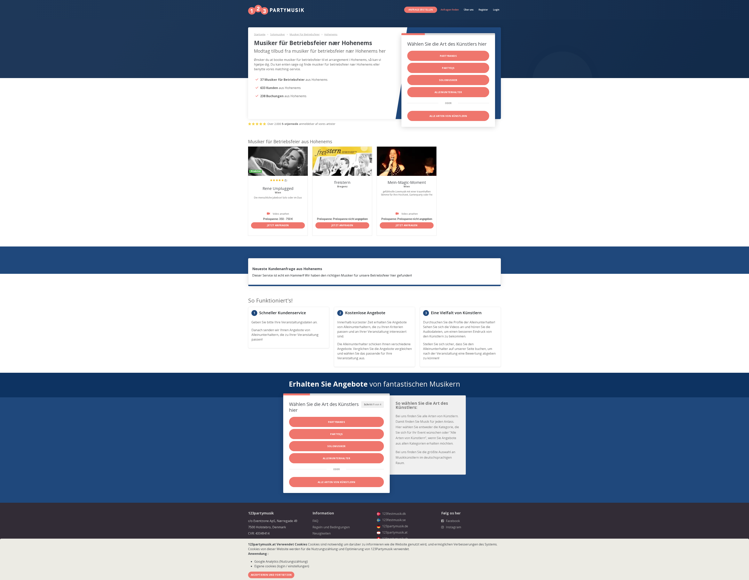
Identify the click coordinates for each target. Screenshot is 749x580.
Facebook (452, 521)
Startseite (259, 34)
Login (496, 9)
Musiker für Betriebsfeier (305, 34)
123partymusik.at (394, 532)
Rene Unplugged (278, 188)
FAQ (315, 521)
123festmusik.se (393, 520)
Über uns (469, 9)
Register (483, 9)
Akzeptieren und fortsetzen (271, 574)
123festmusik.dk (393, 514)
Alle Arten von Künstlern (448, 116)
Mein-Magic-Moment (407, 182)
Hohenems (330, 34)
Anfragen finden (450, 9)
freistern (342, 182)
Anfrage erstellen (420, 9)
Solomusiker (277, 34)
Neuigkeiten (321, 533)
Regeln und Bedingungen (331, 527)
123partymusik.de (394, 526)
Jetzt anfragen (278, 225)
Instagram (453, 527)
